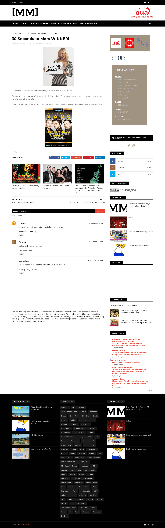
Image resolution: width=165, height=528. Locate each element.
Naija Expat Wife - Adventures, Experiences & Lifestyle (126, 340)
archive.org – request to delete (126, 362)
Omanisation (66, 483)
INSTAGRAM (121, 167)
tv (70, 512)
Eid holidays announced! (139, 246)
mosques (84, 466)
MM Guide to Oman (69, 466)
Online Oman (91, 483)
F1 (85, 445)
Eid (97, 437)
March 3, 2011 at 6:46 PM (96, 261)
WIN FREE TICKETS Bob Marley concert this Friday (25, 187)
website (96, 512)
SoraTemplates (25, 525)
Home (14, 2)
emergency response (70, 441)
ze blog (64, 516)
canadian (83, 420)
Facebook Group (88, 23)
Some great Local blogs (63, 23)
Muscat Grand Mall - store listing (123, 306)
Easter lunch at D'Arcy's (40, 449)
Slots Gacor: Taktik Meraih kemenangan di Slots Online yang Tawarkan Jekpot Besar (130, 383)
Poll (78, 487)
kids (69, 458)
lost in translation (68, 462)
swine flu (82, 503)
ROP (95, 491)
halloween (92, 449)
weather (85, 512)
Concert (33, 33)
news (81, 474)
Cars (92, 420)
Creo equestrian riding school (141, 232)
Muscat (64, 470)
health (63, 453)
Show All (150, 390)
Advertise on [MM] (39, 23)
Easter (89, 437)
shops (90, 499)
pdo (63, 487)
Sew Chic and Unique (122, 367)
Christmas (85, 424)
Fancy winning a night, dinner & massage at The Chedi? (134, 311)
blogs (63, 416)
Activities (64, 408)
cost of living (79, 432)
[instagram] (152, 2)
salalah (64, 495)
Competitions (23, 33)
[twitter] (148, 2)
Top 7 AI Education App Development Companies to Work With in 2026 (129, 354)
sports (99, 499)
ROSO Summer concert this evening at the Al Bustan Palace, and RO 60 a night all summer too (89, 189)
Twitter (120, 174)
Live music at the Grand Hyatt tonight (56, 187)
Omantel (78, 483)
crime (91, 432)
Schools (82, 495)
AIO (73, 408)
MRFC (94, 466)
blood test (74, 416)
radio (86, 487)
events (77, 445)
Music (63, 474)
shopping (80, 499)
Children (74, 424)
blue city (85, 416)
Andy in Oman (118, 379)
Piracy (70, 487)
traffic (93, 508)
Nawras (72, 474)
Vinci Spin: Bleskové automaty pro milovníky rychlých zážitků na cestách (128, 344)
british (73, 420)
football (64, 449)
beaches (93, 412)
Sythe (21, 242)
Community (65, 428)
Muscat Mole (90, 470)
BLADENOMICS (119, 360)
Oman (90, 474)
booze (64, 420)
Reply (21, 235)
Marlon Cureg (118, 351)
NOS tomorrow (37, 435)
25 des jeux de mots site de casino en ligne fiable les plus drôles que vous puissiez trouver (129, 372)
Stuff (72, 503)
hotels (91, 453)
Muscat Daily (76, 470)
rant (74, 491)
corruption (65, 432)
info (99, 453)
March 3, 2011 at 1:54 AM (96, 223)
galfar (74, 449)
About (20, 2)
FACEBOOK (121, 161)
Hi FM (72, 453)
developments (67, 437)
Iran (62, 458)
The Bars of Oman (68, 508)
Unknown (23, 223)
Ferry (92, 445)
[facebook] (145, 2)
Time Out (83, 508)
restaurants (85, 491)
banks (83, 412)
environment (66, 445)
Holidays (82, 453)
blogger (100, 211)
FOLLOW (148, 167)
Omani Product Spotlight (82, 478)
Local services (94, 458)
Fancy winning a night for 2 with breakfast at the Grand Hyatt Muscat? (136, 321)
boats (95, 416)
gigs (82, 449)
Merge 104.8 (84, 462)
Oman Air (65, 478)
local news (79, 458)
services (93, 495)
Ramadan (65, 491)
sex (62, 499)
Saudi (73, 495)
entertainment (88, 441)
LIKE (149, 161)
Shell (70, 499)
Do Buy (80, 437)
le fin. (131, 218)
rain (94, 487)
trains (63, 512)
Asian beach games (69, 412)
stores (63, 503)
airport (82, 408)
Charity (64, 424)
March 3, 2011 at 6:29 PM (96, 242)
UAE (77, 512)
